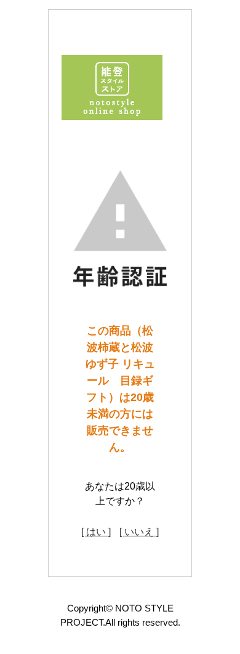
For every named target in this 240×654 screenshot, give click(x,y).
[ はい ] (96, 532)
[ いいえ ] (139, 532)
